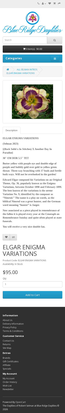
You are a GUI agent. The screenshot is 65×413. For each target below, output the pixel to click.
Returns (6, 344)
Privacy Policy (9, 327)
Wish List (7, 385)
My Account (8, 378)
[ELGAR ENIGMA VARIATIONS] (32, 101)
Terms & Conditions (13, 331)
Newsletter (8, 389)
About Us (7, 320)
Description (12, 130)
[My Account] (44, 3)
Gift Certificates (10, 361)
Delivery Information (13, 323)
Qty (4, 278)
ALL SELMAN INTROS (27, 69)
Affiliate (6, 365)
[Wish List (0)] (49, 3)
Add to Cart (32, 295)
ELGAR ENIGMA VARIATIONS (20, 73)
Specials (7, 368)
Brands (6, 357)
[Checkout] (59, 3)
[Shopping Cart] (54, 3)
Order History (10, 382)
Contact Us (8, 340)
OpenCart (21, 402)
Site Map (7, 347)
